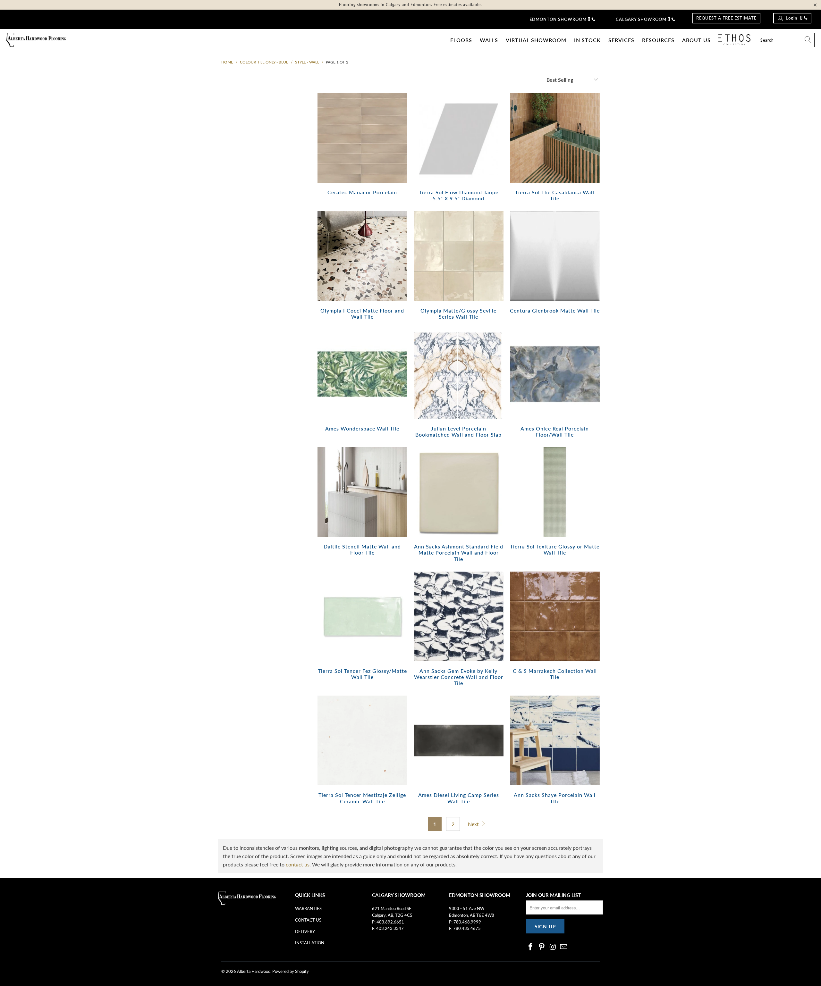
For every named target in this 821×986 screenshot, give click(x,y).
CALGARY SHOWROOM (641, 19)
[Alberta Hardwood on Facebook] (531, 947)
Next (474, 824)
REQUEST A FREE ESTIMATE (726, 18)
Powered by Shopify (290, 971)
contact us (297, 864)
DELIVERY (305, 931)
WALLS (489, 40)
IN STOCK (587, 40)
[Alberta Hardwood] (36, 40)
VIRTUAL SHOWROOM (536, 40)
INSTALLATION (309, 942)
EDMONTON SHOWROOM (558, 19)
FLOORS (461, 40)
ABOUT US (696, 40)
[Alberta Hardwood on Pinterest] (542, 947)
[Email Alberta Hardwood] (564, 947)
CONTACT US (308, 920)
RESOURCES (658, 40)
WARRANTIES (308, 908)
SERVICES (621, 40)
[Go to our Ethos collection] (734, 39)
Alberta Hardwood (253, 971)
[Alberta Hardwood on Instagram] (553, 947)
